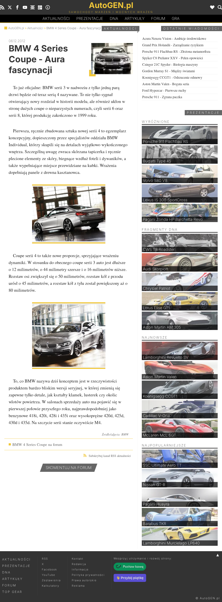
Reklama (78, 585)
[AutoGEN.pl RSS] (2, 7)
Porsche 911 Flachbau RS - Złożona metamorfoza (176, 51)
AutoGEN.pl (16, 28)
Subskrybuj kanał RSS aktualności (110, 456)
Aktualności (56, 18)
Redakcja (79, 564)
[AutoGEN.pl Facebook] (17, 7)
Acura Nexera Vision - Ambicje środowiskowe (174, 38)
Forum (158, 18)
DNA (6, 572)
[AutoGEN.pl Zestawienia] (32, 7)
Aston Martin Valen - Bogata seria (165, 84)
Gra (176, 18)
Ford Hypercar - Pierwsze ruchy (164, 90)
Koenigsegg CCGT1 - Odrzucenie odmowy (172, 77)
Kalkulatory (50, 585)
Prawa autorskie (84, 580)
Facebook (49, 569)
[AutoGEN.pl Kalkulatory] (40, 7)
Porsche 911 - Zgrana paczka (162, 96)
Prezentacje (89, 18)
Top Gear (12, 592)
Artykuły (135, 18)
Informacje (80, 569)
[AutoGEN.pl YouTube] (25, 7)
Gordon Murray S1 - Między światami (168, 71)
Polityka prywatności (88, 574)
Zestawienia (51, 580)
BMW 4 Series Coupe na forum (37, 444)
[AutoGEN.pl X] (10, 7)
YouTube (48, 574)
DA (114, 18)
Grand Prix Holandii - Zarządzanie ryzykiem (172, 45)
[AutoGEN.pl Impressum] (48, 7)
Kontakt (77, 558)
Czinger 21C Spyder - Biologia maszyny (170, 64)
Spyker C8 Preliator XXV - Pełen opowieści (172, 58)
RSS (45, 558)
